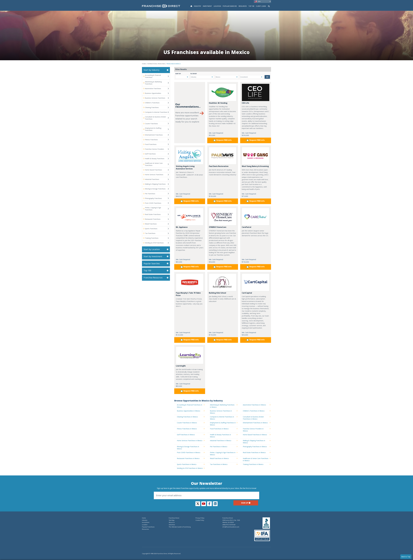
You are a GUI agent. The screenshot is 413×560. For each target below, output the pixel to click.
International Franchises (156, 64)
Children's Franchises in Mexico (253, 411)
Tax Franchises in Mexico (218, 464)
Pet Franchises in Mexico (218, 447)
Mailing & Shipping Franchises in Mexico (254, 442)
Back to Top (405, 556)
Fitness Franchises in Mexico (187, 429)
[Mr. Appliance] (189, 216)
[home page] (161, 6)
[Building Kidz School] (222, 282)
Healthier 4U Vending (218, 103)
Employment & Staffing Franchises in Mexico (223, 424)
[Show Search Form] (269, 6)
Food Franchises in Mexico (219, 429)
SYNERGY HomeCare (217, 227)
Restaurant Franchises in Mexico (188, 458)
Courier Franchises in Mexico (187, 423)
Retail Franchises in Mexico (219, 458)
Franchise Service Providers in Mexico (253, 430)
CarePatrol (246, 227)
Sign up (244, 503)
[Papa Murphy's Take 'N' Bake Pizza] (189, 282)
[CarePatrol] (255, 216)
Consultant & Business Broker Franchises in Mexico (253, 418)
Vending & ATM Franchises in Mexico (190, 468)
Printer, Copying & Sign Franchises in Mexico (222, 453)
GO (267, 77)
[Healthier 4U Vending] (222, 92)
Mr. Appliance (182, 227)
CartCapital (247, 293)
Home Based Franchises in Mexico (255, 435)
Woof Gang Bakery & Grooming (255, 166)
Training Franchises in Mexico (253, 464)
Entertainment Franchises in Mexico (255, 423)
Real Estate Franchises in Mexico (254, 452)
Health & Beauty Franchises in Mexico (220, 436)
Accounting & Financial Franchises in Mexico (189, 406)
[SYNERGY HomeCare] (222, 216)
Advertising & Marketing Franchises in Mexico (222, 406)
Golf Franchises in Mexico (186, 435)
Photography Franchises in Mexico (255, 447)
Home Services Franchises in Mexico (189, 441)
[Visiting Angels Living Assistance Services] (189, 155)
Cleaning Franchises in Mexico (187, 417)
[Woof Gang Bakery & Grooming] (255, 155)
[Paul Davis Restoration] (222, 155)
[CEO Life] (255, 92)
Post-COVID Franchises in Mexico (188, 452)
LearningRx (181, 366)
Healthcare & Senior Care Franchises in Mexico (255, 459)
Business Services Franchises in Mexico (221, 412)
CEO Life (245, 103)
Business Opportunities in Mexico (188, 411)
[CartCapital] (255, 282)
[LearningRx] (189, 355)
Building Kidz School (217, 293)
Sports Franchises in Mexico (186, 464)
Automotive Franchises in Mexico (254, 405)
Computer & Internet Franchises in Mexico (222, 418)
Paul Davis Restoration (218, 166)
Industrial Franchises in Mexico (220, 441)
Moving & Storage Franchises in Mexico (188, 448)
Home (144, 64)
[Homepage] (191, 6)
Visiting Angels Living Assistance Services (185, 167)
